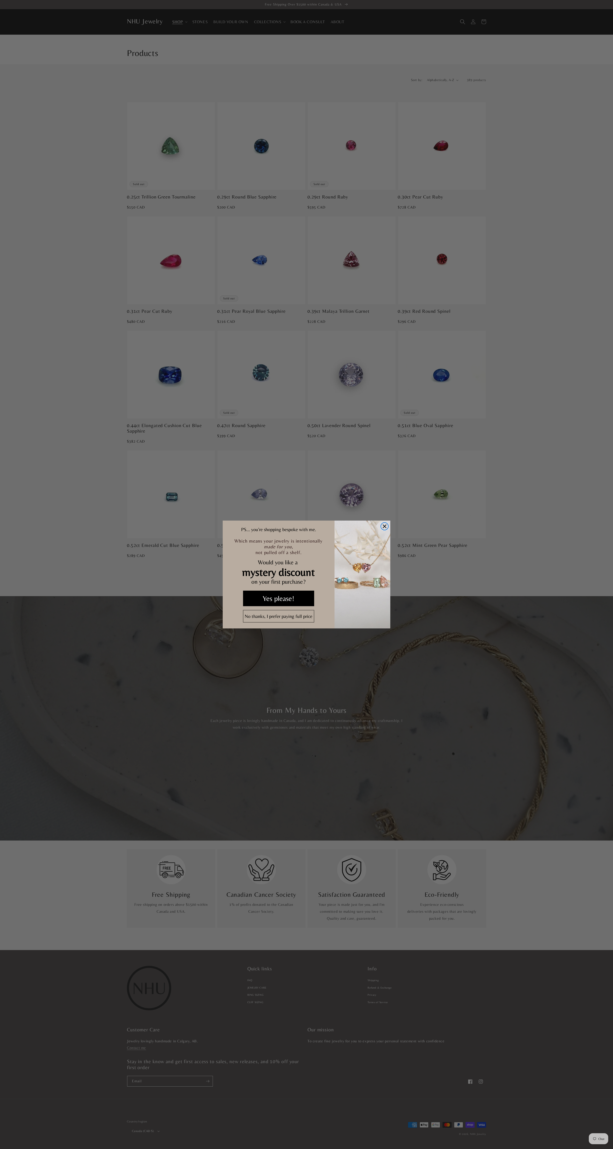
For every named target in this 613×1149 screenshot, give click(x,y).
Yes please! (278, 598)
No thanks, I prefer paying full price (278, 616)
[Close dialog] (384, 526)
